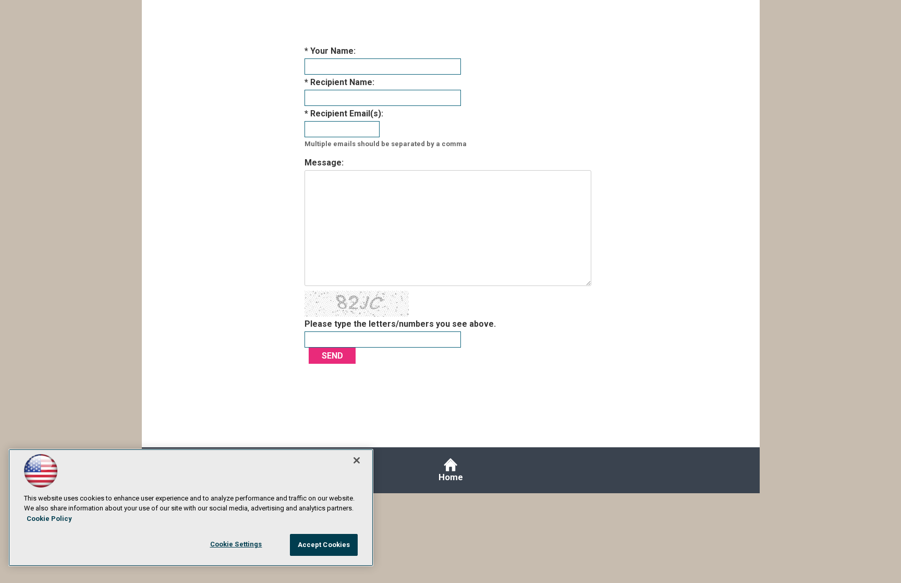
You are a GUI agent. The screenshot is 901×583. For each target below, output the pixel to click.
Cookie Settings (236, 544)
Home (451, 477)
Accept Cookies (324, 545)
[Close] (356, 460)
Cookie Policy (49, 518)
